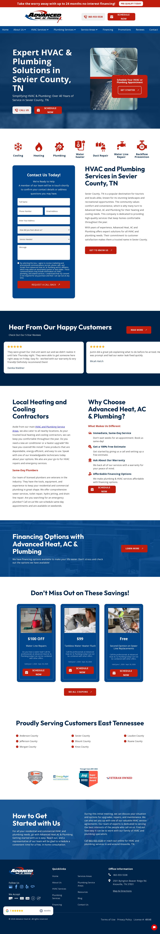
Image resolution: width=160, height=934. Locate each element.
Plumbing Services (64, 29)
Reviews (140, 29)
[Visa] (27, 898)
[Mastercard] (22, 898)
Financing (108, 29)
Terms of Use (108, 919)
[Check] (39, 898)
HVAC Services (38, 29)
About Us (19, 29)
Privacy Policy (124, 919)
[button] (20, 29)
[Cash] (33, 898)
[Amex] (16, 898)
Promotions (124, 29)
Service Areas (88, 29)
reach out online (115, 840)
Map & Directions (122, 890)
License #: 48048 (142, 919)
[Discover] (10, 898)
